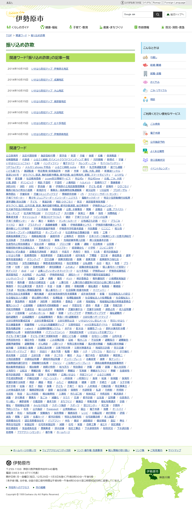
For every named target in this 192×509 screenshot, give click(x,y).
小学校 (91, 248)
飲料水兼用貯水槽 (115, 328)
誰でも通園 (116, 167)
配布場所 (52, 374)
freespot (52, 409)
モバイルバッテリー (110, 163)
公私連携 (87, 263)
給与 (80, 386)
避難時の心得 (13, 332)
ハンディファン (51, 163)
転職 (67, 351)
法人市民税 (32, 394)
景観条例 (59, 370)
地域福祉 (90, 301)
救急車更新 (47, 255)
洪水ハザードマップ (16, 351)
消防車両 (56, 301)
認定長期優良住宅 (34, 420)
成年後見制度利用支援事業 (62, 294)
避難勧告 (123, 340)
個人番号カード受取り (114, 267)
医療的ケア (100, 182)
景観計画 (36, 370)
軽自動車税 (49, 394)
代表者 (25, 159)
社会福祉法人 (123, 298)
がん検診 (43, 344)
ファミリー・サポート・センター (103, 194)
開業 (88, 209)
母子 (31, 386)
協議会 (31, 278)
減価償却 (88, 420)
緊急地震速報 (13, 328)
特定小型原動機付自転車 (117, 198)
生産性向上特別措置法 (18, 244)
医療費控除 (30, 255)
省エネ (103, 424)
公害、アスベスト (115, 209)
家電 (102, 294)
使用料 (81, 236)
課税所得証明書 (51, 359)
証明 (26, 417)
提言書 (18, 178)
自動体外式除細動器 (48, 305)
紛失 (87, 251)
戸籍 (8, 178)
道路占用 (110, 309)
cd (32, 271)
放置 (106, 409)
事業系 (32, 397)
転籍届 (105, 286)
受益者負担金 (29, 428)
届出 (83, 409)
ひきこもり (123, 186)
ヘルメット (85, 182)
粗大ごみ (82, 340)
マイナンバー (99, 290)
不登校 (58, 182)
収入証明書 (125, 309)
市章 (76, 171)
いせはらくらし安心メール (92, 320)
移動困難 (79, 286)
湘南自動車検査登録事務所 (109, 363)
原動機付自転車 (40, 363)
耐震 (77, 244)
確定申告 (29, 340)
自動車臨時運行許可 (17, 363)
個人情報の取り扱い (119, 450)
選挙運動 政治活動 (16, 201)
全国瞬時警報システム (48, 328)
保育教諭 (111, 155)
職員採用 (72, 413)
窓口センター (90, 405)
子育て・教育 (80, 27)
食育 (95, 378)
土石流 (23, 355)
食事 (49, 386)
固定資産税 (12, 428)
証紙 (70, 340)
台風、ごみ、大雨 (113, 178)
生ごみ (43, 397)
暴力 (40, 221)
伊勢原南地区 (57, 274)
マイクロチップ (52, 213)
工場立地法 (12, 263)
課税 (67, 286)
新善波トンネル (112, 171)
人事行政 (63, 282)
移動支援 (92, 401)
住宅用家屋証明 (46, 424)
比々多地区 (82, 271)
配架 (40, 374)
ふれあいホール (37, 313)
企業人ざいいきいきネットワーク (55, 271)
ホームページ (63, 432)
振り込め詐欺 (38, 35)
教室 (49, 382)
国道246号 (12, 175)
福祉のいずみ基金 (15, 251)
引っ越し (10, 401)
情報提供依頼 (69, 194)
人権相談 (71, 182)
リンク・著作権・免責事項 (89, 450)
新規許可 (41, 190)
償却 (76, 420)
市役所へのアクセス (19, 487)
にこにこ (105, 228)
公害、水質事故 (74, 209)
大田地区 (27, 274)
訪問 (93, 382)
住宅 (70, 424)
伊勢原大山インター (103, 205)
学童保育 (24, 194)
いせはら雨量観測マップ (51, 324)
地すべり (111, 351)
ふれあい (70, 267)
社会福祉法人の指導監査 (98, 298)
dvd (23, 271)
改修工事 (91, 424)
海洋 (21, 225)
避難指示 (110, 340)
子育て (70, 386)
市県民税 (105, 394)
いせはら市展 (13, 255)
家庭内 (51, 221)
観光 (69, 355)
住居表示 (125, 397)
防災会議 (119, 347)
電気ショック (12, 305)
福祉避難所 (116, 313)
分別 (26, 267)
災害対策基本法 (82, 347)
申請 (67, 171)
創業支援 (90, 259)
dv (32, 221)
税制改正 (91, 394)
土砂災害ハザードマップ (95, 317)
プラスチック (34, 225)
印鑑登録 (38, 401)
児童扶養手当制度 (15, 382)
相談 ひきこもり (64, 201)
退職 (98, 367)
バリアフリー (54, 420)
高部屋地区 (12, 274)
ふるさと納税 (104, 374)
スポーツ (74, 405)
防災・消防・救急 (175, 27)
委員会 (69, 301)
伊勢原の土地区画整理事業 (70, 186)
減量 (8, 397)
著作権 (48, 432)
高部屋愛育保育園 (95, 201)
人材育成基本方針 (15, 390)
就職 (107, 367)
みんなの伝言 (41, 405)
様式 (47, 370)
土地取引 (11, 370)
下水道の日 (44, 240)
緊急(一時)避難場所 (68, 317)
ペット (69, 278)
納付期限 (111, 413)
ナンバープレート (73, 359)
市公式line (94, 178)
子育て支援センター (16, 221)
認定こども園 (69, 336)
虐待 (88, 305)
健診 (68, 217)
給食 (104, 378)
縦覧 (64, 225)
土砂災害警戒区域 (43, 320)
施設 (52, 313)
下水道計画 (123, 428)
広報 (36, 163)
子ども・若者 (95, 186)
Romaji (157, 3)
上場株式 (69, 236)
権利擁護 (39, 294)
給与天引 (64, 367)
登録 (50, 390)
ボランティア (33, 259)
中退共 (65, 251)
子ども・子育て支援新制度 (44, 336)
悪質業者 (45, 428)
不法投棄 (96, 340)
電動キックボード (91, 198)
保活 (79, 201)
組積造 (51, 244)
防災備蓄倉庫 (13, 324)
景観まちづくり (98, 370)
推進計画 (47, 201)
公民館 (110, 244)
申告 (67, 420)
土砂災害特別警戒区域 (18, 320)
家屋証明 (29, 424)
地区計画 (29, 374)
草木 (82, 167)
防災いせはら (117, 320)
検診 (31, 382)
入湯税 (62, 394)
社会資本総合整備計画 (77, 232)
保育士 (81, 213)
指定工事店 (74, 428)
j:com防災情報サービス (58, 178)
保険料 (74, 390)
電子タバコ (68, 163)
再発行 (76, 251)
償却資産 (101, 420)
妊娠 (22, 386)
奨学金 (63, 155)
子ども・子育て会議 (16, 336)
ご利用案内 (156, 450)
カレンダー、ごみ (87, 163)
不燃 (8, 267)
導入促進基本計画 (99, 240)
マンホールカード (68, 221)
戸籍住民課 (33, 378)
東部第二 (118, 355)
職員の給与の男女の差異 (19, 190)
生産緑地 (124, 370)
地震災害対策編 (115, 344)
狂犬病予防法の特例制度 (19, 209)
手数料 (116, 405)
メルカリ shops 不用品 (38, 167)
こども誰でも (13, 171)
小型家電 (20, 313)
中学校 (9, 282)
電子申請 (94, 409)
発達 (97, 305)
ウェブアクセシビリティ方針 (56, 450)
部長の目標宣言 (37, 282)
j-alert (29, 328)
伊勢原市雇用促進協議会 (97, 274)
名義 (100, 155)
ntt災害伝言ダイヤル (96, 324)
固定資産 (116, 424)
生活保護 (11, 240)
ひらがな (147, 3)
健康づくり (44, 248)
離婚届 (117, 286)
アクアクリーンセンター (29, 432)
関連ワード (21, 35)
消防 (22, 186)
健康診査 (72, 382)
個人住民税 (120, 367)
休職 (89, 367)
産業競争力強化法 (109, 259)
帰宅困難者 (55, 267)
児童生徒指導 (64, 255)
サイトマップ (174, 450)
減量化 (55, 397)
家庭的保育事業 (33, 332)
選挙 (128, 255)
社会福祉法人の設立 (119, 294)
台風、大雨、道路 (91, 171)
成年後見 (80, 255)
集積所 (9, 286)
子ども (34, 201)
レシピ (85, 413)
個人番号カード (54, 290)
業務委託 (11, 194)
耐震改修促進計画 (88, 267)
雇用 (59, 278)
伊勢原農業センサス (81, 225)
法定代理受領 (29, 155)
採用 (100, 213)
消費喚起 (112, 213)
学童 (120, 159)
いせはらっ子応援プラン (100, 332)
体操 (47, 355)
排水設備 (59, 428)
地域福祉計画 (22, 405)
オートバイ (117, 409)
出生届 (100, 397)
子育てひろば (82, 217)
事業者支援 (12, 217)
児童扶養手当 (75, 309)
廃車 (102, 359)
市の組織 (40, 487)
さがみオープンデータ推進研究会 (23, 232)
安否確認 (117, 324)
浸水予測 (56, 351)
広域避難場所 (45, 317)
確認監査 (29, 171)
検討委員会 (82, 278)
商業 (50, 278)
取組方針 (117, 305)
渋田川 (43, 351)
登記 (113, 420)
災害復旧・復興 (25, 347)
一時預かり (82, 378)
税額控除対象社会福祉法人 (20, 248)
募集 (57, 240)
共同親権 (98, 159)
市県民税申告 (13, 340)
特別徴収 (78, 367)
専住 (122, 420)
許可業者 (20, 397)
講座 (40, 382)
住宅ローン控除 (100, 336)
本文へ (9, 3)
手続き (103, 382)
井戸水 (68, 328)
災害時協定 (74, 324)
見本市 (39, 286)
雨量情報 (29, 324)
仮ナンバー (114, 359)
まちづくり (66, 401)
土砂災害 (36, 355)
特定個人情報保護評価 (29, 290)
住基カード (38, 417)
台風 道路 (11, 182)
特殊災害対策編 (75, 344)
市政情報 (143, 27)
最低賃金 (117, 255)
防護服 (42, 340)
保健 (60, 313)
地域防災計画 (102, 347)
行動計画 (106, 386)
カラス (66, 397)
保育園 (114, 378)
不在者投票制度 (14, 378)
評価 (122, 413)
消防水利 (11, 186)
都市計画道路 (13, 374)
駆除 (76, 351)
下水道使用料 (92, 428)
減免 (8, 417)
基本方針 (51, 401)
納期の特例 (49, 367)
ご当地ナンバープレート (78, 363)
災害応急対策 (44, 347)
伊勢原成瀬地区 (117, 271)
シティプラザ (74, 313)
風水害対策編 (95, 344)
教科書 (21, 282)
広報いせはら (68, 374)
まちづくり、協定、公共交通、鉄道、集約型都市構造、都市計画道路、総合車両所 (47, 205)
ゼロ (104, 221)
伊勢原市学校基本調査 (71, 228)
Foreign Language (175, 3)
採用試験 (31, 413)
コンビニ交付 (106, 248)
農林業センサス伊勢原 (17, 228)
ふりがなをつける (133, 3)
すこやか (58, 355)
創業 (79, 259)
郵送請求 (118, 394)
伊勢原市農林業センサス (109, 225)
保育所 (125, 378)
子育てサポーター (15, 198)
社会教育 (97, 244)
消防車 (43, 301)
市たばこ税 (76, 394)
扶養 (58, 286)
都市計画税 (54, 417)
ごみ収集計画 (57, 340)
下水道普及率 (27, 240)
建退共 (54, 251)
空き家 (104, 255)
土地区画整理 (13, 359)
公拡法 (23, 370)
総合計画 (62, 390)
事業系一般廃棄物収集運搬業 (66, 190)
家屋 (79, 424)
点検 (79, 301)
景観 (113, 370)
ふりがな (119, 175)
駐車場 (60, 309)
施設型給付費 (48, 155)
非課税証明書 (32, 359)
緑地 (96, 232)
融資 (8, 301)
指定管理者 (73, 263)
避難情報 (29, 344)
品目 (99, 263)
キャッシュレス (29, 217)
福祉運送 (93, 286)
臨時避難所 (12, 317)
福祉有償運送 (108, 401)
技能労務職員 (13, 309)
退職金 (98, 209)
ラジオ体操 (42, 209)
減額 (61, 424)
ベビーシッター (51, 378)
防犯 (19, 413)
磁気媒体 (104, 355)
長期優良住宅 (13, 420)
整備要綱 (115, 182)
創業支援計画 (65, 259)
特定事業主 (121, 386)
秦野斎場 (24, 401)
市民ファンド (86, 374)
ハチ (85, 351)
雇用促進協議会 (14, 259)
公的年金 (117, 336)
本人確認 (109, 417)
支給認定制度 (76, 332)
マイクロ (10, 225)
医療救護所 (39, 267)
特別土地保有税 (73, 417)
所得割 (120, 390)
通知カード (74, 274)
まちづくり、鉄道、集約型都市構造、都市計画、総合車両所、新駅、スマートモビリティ (66, 175)
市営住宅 (77, 305)
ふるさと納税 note (65, 167)
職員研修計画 (36, 390)
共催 (82, 155)
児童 (106, 305)
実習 (73, 155)
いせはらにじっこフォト (18, 163)
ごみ (8, 313)
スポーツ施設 (59, 405)
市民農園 (92, 228)
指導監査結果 (74, 298)
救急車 (32, 301)
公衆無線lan (69, 409)
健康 (84, 382)
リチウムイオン (13, 167)
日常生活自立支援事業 (18, 294)
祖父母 (118, 228)
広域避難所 (28, 317)
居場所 (109, 186)
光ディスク (11, 271)
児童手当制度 (94, 309)
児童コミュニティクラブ (46, 194)
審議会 (79, 401)
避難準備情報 (13, 344)
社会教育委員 (33, 178)
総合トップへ (177, 14)
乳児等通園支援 (97, 167)
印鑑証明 (97, 413)
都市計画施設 (111, 251)
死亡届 (105, 405)
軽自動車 (34, 367)
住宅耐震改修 (93, 417)
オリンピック (27, 182)
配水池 (79, 328)
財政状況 (108, 428)
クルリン (57, 363)
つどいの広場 (100, 217)
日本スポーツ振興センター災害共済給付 (110, 236)
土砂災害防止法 (66, 320)
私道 (98, 390)
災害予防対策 (63, 347)
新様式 (110, 159)
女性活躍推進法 (30, 263)
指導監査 (57, 298)
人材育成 (92, 386)
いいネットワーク (15, 278)
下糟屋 (92, 255)
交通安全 (29, 309)
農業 (91, 213)
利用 (26, 409)
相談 (40, 386)
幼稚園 (83, 336)
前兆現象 (11, 355)
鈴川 (33, 351)
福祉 (8, 405)
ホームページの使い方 (24, 450)
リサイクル (97, 351)
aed (65, 305)
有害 (117, 263)
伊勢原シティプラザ (95, 313)
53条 (97, 251)
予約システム (13, 409)
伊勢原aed (99, 271)
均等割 (108, 390)
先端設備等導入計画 (74, 240)
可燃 (17, 267)
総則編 (9, 347)
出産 (113, 382)
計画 (122, 401)
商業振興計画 (39, 236)
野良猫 (41, 186)
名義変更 (91, 359)
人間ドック (57, 344)
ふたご (60, 382)
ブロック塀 (65, 244)
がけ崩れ (124, 351)
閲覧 (17, 417)
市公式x (79, 178)
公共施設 (37, 409)
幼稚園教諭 (12, 159)
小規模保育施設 (117, 278)
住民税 (9, 394)
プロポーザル (120, 190)
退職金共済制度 (37, 251)
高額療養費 (51, 225)
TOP (9, 35)
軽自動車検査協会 (15, 367)
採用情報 (59, 413)
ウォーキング (13, 213)
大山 (78, 355)
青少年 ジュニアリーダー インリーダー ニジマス (53, 198)
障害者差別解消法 (52, 263)
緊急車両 (20, 301)
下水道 (9, 290)
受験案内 (45, 413)
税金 (19, 394)
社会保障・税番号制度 (77, 290)
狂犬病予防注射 (32, 213)
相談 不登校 (44, 182)
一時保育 (67, 378)
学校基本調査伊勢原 (44, 228)
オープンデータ (53, 232)
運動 (86, 244)
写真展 (82, 370)
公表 (52, 282)
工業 (41, 278)
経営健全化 (78, 248)
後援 (91, 155)
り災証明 (104, 190)
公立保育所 (12, 155)
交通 (76, 397)
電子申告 (90, 355)
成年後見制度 (88, 294)
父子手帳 (125, 382)
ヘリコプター (61, 248)
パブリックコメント (55, 332)
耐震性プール (94, 328)
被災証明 (90, 190)
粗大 (108, 263)
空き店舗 (49, 259)
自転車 (9, 413)
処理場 (9, 432)
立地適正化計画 (89, 221)
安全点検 (39, 244)
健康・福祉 (51, 27)
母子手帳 (11, 386)
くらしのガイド (20, 27)
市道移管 (87, 390)
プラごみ (115, 221)
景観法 (71, 370)
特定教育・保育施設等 (49, 171)
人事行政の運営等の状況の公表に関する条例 (96, 282)
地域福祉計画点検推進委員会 (115, 301)
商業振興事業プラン (16, 236)
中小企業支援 (24, 286)
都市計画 (88, 397)
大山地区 (41, 274)
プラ (126, 263)
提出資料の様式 (40, 298)
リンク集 (140, 450)
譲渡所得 (55, 236)
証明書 (111, 397)
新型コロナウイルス (51, 217)
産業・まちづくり (113, 27)
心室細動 (28, 305)
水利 (31, 186)
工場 (105, 232)
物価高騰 (57, 209)
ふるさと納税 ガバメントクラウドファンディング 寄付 (61, 159)
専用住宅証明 (13, 424)
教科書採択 (99, 278)
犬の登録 (69, 213)
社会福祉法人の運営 (17, 298)
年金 (49, 286)
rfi (82, 194)
